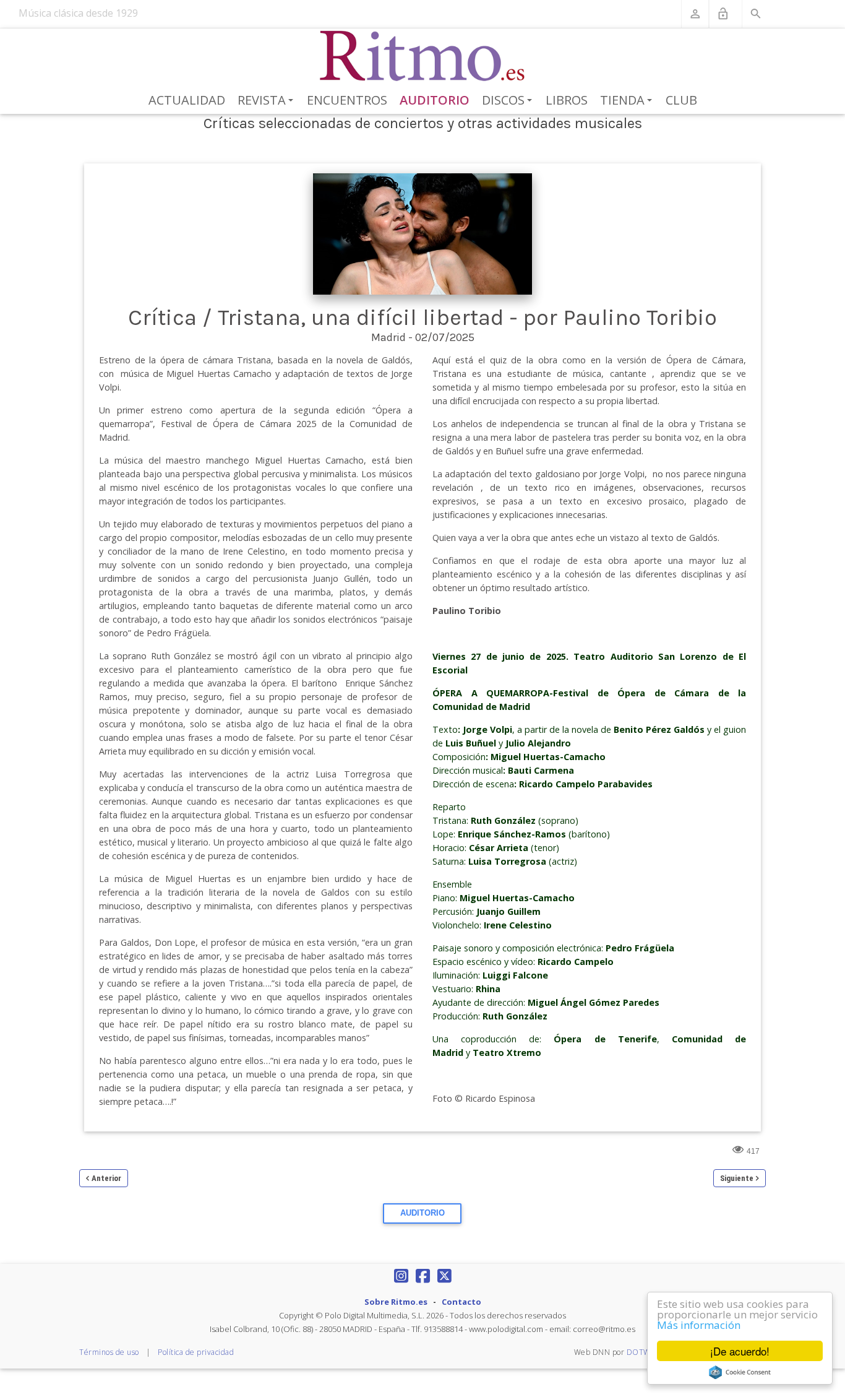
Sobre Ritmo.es (395, 1301)
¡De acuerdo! (740, 1351)
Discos (509, 101)
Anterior (106, 1178)
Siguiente (736, 1178)
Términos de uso (109, 1352)
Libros (567, 100)
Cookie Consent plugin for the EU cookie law (740, 1372)
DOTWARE (646, 1352)
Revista (268, 101)
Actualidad (186, 100)
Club (681, 100)
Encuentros (347, 100)
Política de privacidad (196, 1352)
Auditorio (435, 100)
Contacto (461, 1301)
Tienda (628, 101)
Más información (698, 1325)
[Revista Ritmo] (423, 56)
